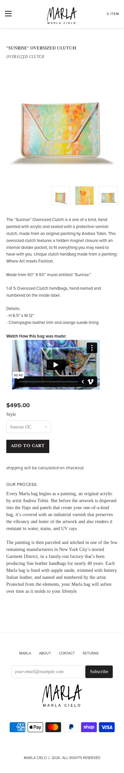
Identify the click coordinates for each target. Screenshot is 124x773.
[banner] (62, 696)
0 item (113, 14)
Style (11, 415)
